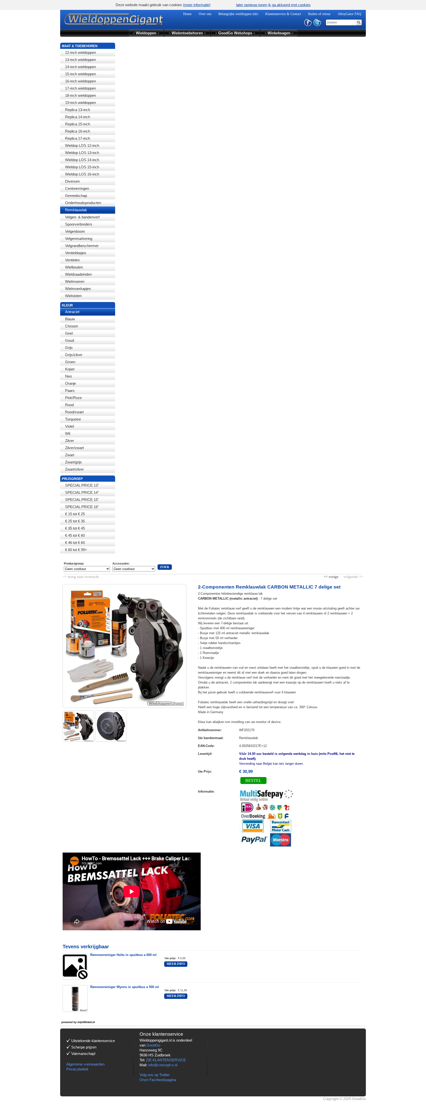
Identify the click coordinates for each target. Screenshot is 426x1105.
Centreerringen (77, 188)
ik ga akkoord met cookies (289, 5)
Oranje (70, 383)
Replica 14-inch (77, 117)
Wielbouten (74, 267)
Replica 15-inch (77, 124)
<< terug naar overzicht (81, 576)
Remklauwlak (76, 210)
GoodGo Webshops (235, 33)
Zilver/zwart (74, 448)
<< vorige (331, 576)
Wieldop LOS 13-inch (82, 153)
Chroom (71, 326)
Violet (69, 426)
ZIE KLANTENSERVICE (166, 1060)
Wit (67, 433)
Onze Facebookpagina (158, 1080)
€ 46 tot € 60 (75, 542)
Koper (70, 369)
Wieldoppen (146, 33)
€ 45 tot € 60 (75, 535)
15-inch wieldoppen (80, 74)
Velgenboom (75, 231)
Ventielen (72, 260)
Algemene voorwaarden (85, 1064)
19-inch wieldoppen (80, 102)
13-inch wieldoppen (80, 59)
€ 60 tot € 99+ (76, 550)
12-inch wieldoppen (80, 52)
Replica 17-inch (77, 138)
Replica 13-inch (77, 110)
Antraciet (72, 312)
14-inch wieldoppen (80, 67)
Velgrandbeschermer (82, 246)
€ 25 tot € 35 (75, 521)
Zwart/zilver (74, 469)
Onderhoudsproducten (83, 203)
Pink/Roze (73, 398)
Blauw (70, 319)
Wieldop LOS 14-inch (82, 160)
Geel (69, 333)
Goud (69, 340)
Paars (70, 390)
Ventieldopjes (75, 253)
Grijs (69, 347)
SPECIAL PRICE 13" (82, 485)
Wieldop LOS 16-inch (82, 174)
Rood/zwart (74, 412)
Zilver (69, 440)
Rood (69, 405)
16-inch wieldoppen (80, 81)
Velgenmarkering (78, 238)
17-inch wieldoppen (80, 88)
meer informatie (196, 5)
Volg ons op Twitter (155, 1075)
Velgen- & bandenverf (82, 217)
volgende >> (353, 576)
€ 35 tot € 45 (75, 528)
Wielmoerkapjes (78, 288)
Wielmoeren (74, 281)
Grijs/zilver (73, 355)
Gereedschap (76, 195)
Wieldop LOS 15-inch (82, 167)
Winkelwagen (279, 33)
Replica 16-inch (77, 131)
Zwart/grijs (73, 462)
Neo (68, 376)
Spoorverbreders (78, 224)
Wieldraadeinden (78, 274)
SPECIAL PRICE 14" (82, 492)
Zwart (69, 455)
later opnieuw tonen (251, 5)
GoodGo (153, 1045)
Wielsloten (73, 296)
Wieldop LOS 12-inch (82, 145)
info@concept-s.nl (162, 1065)
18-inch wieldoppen (80, 95)
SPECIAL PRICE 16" (82, 507)
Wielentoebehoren (187, 33)
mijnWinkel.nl (86, 1022)
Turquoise (73, 419)
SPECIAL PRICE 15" (82, 499)
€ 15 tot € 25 (75, 514)
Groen (70, 362)
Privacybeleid (77, 1069)
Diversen (72, 181)
